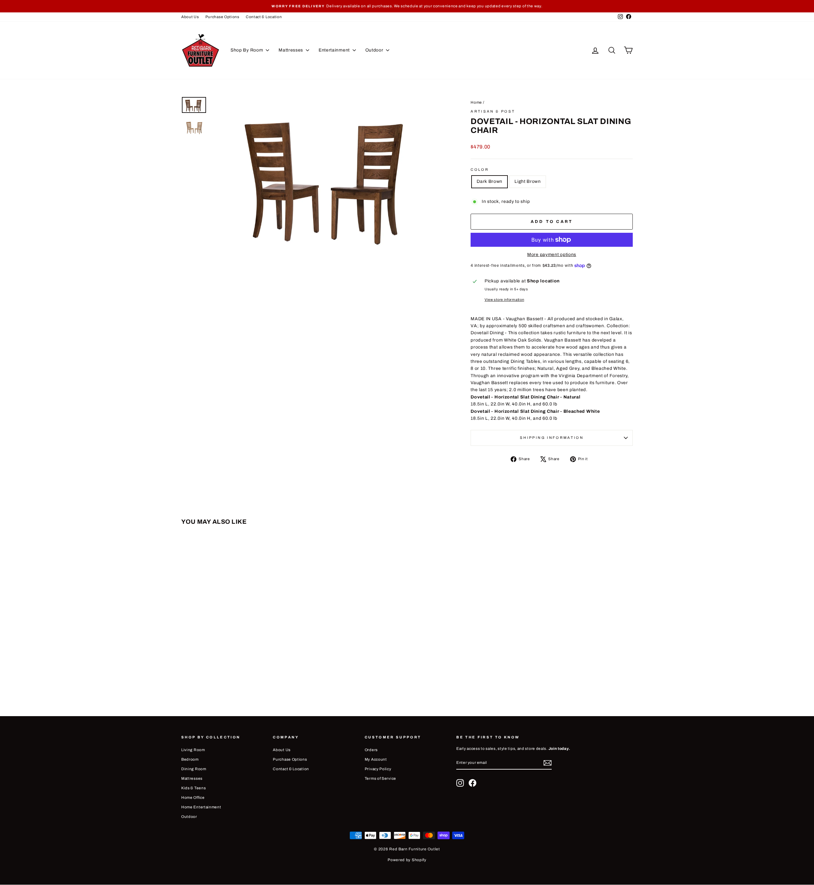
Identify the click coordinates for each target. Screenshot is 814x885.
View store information (504, 299)
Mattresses (291, 50)
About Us (190, 17)
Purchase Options (222, 17)
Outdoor (375, 50)
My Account (376, 759)
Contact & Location (264, 17)
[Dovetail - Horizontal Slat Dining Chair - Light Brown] (239, 678)
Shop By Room (247, 50)
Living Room (193, 750)
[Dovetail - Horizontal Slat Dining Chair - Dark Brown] (231, 678)
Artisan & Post (493, 111)
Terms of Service (380, 778)
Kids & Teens (193, 788)
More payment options (551, 254)
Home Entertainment (201, 807)
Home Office (193, 797)
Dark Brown (489, 181)
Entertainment (335, 50)
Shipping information (551, 437)
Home (476, 102)
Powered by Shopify (407, 860)
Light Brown (527, 181)
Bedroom (190, 759)
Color (480, 169)
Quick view (235, 641)
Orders (371, 750)
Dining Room (193, 769)
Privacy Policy (378, 769)
